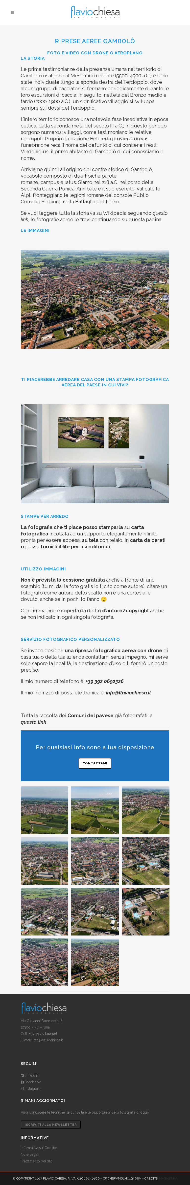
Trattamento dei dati (36, 1161)
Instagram (32, 1089)
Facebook (32, 1082)
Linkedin (31, 1076)
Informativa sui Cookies (39, 1148)
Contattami (95, 763)
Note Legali (30, 1154)
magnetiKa (168, 1178)
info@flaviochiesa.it (48, 1040)
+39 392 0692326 (105, 681)
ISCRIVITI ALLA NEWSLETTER (51, 1124)
